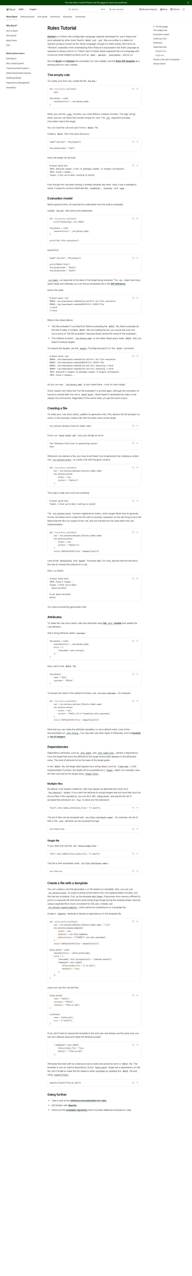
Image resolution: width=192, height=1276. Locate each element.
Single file (159, 55)
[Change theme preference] (184, 9)
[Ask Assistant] (137, 88)
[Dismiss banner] (188, 2)
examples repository (76, 1110)
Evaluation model (161, 34)
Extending (67, 17)
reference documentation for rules (88, 1100)
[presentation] (94, 170)
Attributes (157, 43)
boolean (136, 733)
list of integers (57, 736)
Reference (55, 17)
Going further (159, 64)
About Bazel (11, 17)
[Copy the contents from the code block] (133, 88)
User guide (42, 17)
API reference (118, 283)
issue (103, 2)
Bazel (58, 61)
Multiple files (160, 51)
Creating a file (159, 38)
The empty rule (160, 30)
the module (112, 623)
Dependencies (160, 47)
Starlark (51, 36)
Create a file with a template (166, 59)
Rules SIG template (125, 61)
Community (80, 17)
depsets (72, 1105)
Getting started (27, 17)
